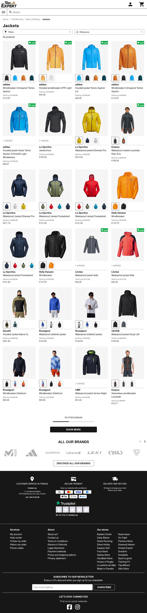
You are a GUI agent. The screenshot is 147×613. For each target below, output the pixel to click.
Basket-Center (104, 534)
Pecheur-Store (125, 541)
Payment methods (57, 551)
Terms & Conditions (58, 541)
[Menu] (3, 12)
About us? (53, 534)
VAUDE (115, 330)
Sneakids (123, 554)
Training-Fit (124, 561)
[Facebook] (69, 607)
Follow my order (18, 541)
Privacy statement (57, 558)
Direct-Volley (103, 544)
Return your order (115, 490)
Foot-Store (102, 551)
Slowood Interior (126, 544)
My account (16, 534)
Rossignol (44, 330)
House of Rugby (105, 561)
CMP (77, 389)
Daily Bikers (103, 537)
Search (16, 12)
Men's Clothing (33, 19)
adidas (6, 84)
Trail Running (17, 19)
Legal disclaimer (56, 548)
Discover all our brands (73, 463)
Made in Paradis (105, 568)
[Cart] (142, 4)
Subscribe (104, 587)
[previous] (140, 441)
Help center (16, 537)
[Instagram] (77, 607)
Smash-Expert (125, 548)
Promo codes (17, 548)
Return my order (18, 544)
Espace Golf (103, 548)
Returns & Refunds (57, 544)
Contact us (32, 488)
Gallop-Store (103, 554)
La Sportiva (45, 147)
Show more (73, 429)
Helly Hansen (118, 212)
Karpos (115, 147)
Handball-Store (105, 558)
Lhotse (79, 271)
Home (5, 19)
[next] (145, 441)
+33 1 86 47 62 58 (32, 497)
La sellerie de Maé (106, 565)
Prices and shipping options (62, 554)
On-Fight (122, 537)
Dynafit (7, 330)
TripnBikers (124, 565)
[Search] (10, 12)
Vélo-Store (123, 568)
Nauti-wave (124, 534)
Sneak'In (122, 551)
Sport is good (125, 558)
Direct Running (104, 541)
